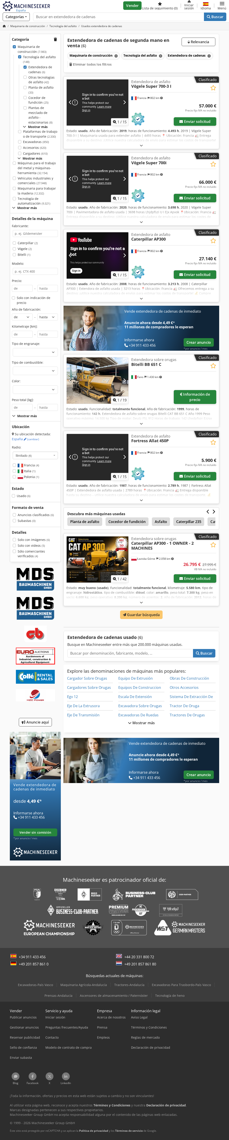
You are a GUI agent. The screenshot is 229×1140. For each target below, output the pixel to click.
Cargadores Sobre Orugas (89, 687)
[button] (222, 5)
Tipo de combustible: (27, 362)
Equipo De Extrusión (135, 678)
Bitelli (24, 254)
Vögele (25, 249)
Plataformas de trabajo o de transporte (40, 134)
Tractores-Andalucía (129, 985)
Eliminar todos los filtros (92, 64)
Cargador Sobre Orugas (87, 678)
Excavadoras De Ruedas (138, 715)
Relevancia (199, 41)
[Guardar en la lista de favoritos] (213, 88)
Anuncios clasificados (36, 515)
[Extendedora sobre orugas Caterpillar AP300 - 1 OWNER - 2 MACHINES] (97, 559)
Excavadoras (36, 142)
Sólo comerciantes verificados (31, 553)
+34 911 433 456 (32, 956)
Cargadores (35, 153)
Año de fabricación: (26, 309)
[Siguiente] (124, 102)
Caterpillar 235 (188, 521)
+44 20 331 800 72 (139, 956)
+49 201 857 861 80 (140, 964)
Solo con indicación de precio (33, 300)
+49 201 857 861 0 (34, 964)
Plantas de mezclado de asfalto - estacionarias (40, 115)
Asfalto (161, 521)
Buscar (216, 16)
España (25, 439)
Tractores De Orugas (187, 715)
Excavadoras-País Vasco (35, 985)
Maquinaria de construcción (32, 49)
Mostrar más (143, 722)
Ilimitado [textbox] (24, 455)
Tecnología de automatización (34, 201)
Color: (16, 381)
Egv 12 (72, 696)
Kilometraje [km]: (25, 326)
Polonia (31, 477)
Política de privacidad (93, 1131)
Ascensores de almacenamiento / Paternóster (114, 995)
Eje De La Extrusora (83, 705)
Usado (23, 496)
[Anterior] (70, 102)
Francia (31, 465)
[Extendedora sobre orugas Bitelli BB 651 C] (97, 380)
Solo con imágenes (34, 540)
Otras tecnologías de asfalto (41, 79)
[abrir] (141, 145)
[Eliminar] (115, 55)
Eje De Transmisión (83, 715)
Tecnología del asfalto (39, 59)
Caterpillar (28, 243)
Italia (29, 471)
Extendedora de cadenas (40, 69)
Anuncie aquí (37, 722)
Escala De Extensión (135, 696)
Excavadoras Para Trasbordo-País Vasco (181, 985)
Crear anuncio (199, 342)
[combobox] (35, 455)
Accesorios (34, 147)
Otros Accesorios (184, 687)
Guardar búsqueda (143, 614)
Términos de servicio (129, 1131)
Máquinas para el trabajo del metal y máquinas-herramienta (37, 168)
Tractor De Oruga (184, 705)
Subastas (27, 521)
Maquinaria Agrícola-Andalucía (83, 985)
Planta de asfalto (40, 89)
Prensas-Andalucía (58, 995)
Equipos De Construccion (139, 687)
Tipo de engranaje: (26, 344)
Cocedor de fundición (38, 100)
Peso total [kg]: (23, 400)
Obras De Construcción (189, 678)
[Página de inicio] (4, 26)
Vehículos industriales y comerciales (35, 180)
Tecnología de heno (169, 995)
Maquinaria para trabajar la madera (37, 190)
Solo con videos (31, 545)
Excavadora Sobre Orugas (140, 705)
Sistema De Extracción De (191, 696)
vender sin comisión (35, 832)
